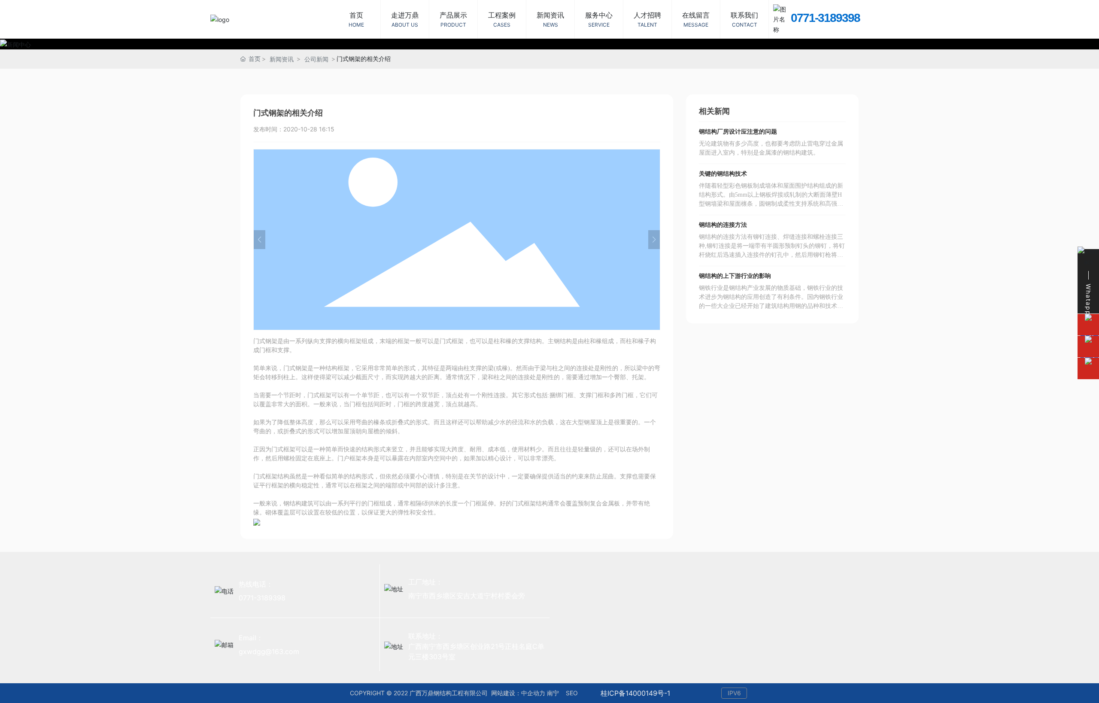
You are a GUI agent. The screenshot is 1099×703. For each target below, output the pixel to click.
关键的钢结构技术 (723, 173)
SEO (571, 693)
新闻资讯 (282, 59)
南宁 (553, 693)
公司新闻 (316, 59)
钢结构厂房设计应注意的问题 (738, 131)
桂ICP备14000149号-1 (635, 693)
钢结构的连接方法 (723, 225)
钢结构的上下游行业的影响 (735, 276)
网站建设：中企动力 (518, 693)
